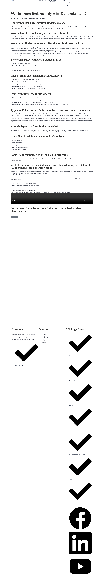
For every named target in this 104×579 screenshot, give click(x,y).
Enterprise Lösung (58, 0)
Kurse (46, 0)
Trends (63, 0)
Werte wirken (51, 0)
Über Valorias (52, 1)
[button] (42, 0)
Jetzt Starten (41, 0)
